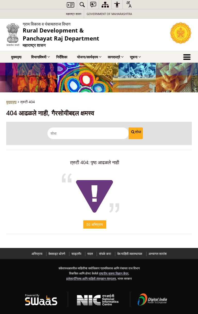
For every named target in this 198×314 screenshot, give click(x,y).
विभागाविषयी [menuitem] (38, 56)
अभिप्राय (96, 224)
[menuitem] (82, 4)
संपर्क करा (105, 254)
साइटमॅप (76, 254)
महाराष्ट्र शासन (73, 14)
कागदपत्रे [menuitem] (114, 56)
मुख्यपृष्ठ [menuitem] (16, 56)
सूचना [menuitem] (133, 56)
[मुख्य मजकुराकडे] (70, 5)
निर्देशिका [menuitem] (61, 56)
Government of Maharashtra (109, 14)
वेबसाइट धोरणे (56, 254)
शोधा (138, 132)
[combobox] (129, 4)
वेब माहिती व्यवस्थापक (129, 254)
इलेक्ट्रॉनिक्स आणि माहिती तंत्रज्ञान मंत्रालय (91, 278)
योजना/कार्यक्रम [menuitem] (87, 56)
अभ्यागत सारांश (157, 254)
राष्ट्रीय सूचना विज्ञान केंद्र (113, 273)
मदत (90, 254)
